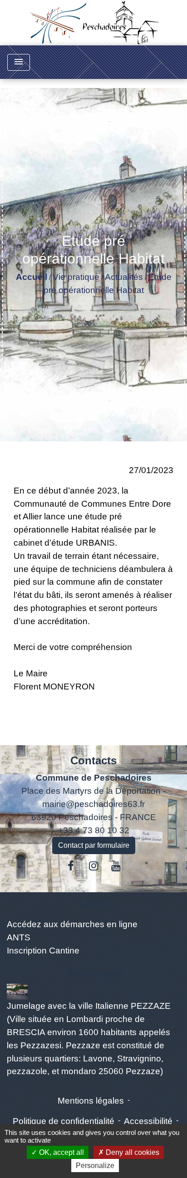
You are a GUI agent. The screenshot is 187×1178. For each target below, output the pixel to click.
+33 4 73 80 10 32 (93, 830)
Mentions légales (91, 1100)
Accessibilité (148, 1121)
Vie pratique (76, 277)
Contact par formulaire (93, 845)
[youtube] (116, 865)
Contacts (93, 760)
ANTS (18, 937)
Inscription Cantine (43, 950)
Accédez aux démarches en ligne (72, 924)
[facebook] (71, 865)
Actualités (124, 277)
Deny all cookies (131, 1152)
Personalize (95, 1165)
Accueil (31, 277)
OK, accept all (60, 1152)
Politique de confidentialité (63, 1121)
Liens (93, 903)
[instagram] (93, 865)
